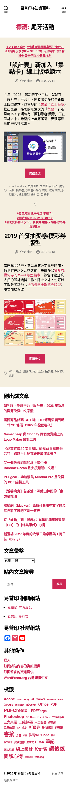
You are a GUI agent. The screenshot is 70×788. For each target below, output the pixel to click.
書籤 (45, 190)
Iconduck (20, 186)
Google (8, 704)
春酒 (38, 190)
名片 (55, 186)
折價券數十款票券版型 (44, 284)
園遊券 (27, 371)
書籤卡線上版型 (52, 104)
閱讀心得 (13, 756)
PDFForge (39, 710)
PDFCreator (16, 710)
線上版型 (24, 194)
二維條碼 (26, 722)
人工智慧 (40, 722)
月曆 (18, 735)
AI (32, 699)
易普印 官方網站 (19, 607)
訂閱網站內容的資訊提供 (22, 666)
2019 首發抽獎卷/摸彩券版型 (35, 239)
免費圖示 (45, 186)
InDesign (31, 704)
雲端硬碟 (39, 757)
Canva (41, 698)
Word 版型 (15, 371)
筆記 (50, 741)
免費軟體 (9, 728)
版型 (53, 735)
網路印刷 (9, 749)
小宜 (30, 81)
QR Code (31, 717)
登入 (7, 660)
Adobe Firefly (23, 699)
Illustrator (19, 704)
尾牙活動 (37, 371)
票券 (12, 375)
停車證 (52, 722)
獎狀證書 (19, 742)
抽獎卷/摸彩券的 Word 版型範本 (34, 272)
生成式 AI (31, 742)
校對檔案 (54, 190)
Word (47, 717)
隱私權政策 (11, 780)
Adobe (9, 698)
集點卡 (52, 109)
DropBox (51, 699)
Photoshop (14, 716)
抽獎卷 (20, 190)
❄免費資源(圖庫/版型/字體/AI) (45, 46)
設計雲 (61, 51)
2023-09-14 (48, 81)
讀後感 (57, 748)
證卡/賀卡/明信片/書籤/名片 (35, 55)
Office (43, 704)
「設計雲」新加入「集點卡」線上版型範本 (35, 68)
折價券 (34, 727)
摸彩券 (30, 190)
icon (11, 186)
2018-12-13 (48, 252)
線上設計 (24, 749)
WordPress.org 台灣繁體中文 (26, 677)
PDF (53, 704)
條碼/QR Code (39, 735)
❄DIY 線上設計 (15, 46)
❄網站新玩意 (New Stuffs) (23, 51)
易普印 (59, 728)
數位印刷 (47, 728)
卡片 (19, 727)
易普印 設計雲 (18, 616)
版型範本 (49, 51)
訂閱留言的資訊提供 (19, 671)
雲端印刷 (29, 757)
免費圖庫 (32, 186)
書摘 (9, 734)
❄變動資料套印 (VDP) (18, 222)
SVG (40, 717)
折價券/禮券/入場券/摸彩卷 (49, 222)
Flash (60, 699)
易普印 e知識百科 (35, 8)
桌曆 (25, 735)
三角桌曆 (10, 722)
